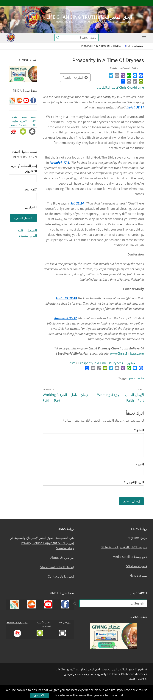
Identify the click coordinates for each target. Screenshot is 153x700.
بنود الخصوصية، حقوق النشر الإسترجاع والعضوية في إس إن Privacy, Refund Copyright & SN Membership (42, 543)
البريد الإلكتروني (134, 482)
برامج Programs (136, 538)
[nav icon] (143, 38)
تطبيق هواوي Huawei (14, 121)
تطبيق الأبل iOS (33, 121)
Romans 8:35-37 (65, 318)
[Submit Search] (58, 37)
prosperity (136, 378)
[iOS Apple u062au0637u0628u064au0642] (90, 3)
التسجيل (31, 230)
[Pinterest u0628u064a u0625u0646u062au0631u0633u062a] (103, 3)
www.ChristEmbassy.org (127, 353)
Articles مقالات (129, 67)
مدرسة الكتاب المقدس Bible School (124, 547)
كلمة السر (30, 189)
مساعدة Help (138, 575)
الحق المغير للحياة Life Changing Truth (89, 17)
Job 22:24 (77, 203)
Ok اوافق (39, 695)
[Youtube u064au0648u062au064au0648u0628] (137, 3)
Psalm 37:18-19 (66, 298)
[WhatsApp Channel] (110, 3)
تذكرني (29, 207)
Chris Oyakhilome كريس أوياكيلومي (120, 87)
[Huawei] (83, 3)
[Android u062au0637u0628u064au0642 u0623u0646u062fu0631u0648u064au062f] (96, 3)
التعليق (139, 430)
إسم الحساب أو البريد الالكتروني (24, 168)
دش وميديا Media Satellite (130, 557)
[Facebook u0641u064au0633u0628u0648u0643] (143, 3)
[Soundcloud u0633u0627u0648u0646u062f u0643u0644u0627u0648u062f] (130, 3)
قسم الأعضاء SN (136, 566)
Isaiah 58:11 (135, 107)
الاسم (139, 464)
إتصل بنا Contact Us (61, 576)
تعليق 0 (113, 67)
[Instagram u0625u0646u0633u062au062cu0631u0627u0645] (117, 3)
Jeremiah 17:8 (59, 163)
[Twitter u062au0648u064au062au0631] (124, 3)
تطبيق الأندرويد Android (23, 121)
